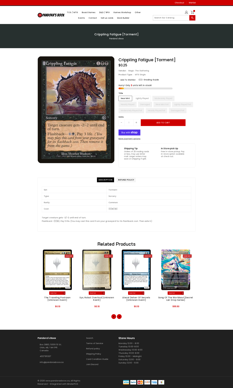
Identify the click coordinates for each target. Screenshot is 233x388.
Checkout (179, 2)
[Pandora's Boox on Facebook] (34, 3)
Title (121, 93)
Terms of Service (94, 343)
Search (89, 338)
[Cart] (192, 12)
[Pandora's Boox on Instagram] (39, 3)
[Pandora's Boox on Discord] (44, 3)
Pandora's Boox (116, 38)
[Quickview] (42, 307)
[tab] (105, 179)
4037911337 (45, 356)
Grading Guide (151, 79)
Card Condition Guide (97, 359)
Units (121, 117)
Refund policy (93, 348)
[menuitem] (72, 12)
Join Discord (92, 364)
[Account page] (186, 12)
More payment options (129, 138)
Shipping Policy (93, 353)
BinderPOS (72, 383)
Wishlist (192, 2)
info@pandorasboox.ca (52, 362)
